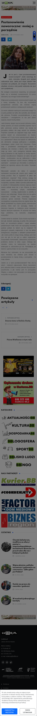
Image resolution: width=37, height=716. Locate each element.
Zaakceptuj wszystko (9, 711)
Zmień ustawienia (27, 711)
